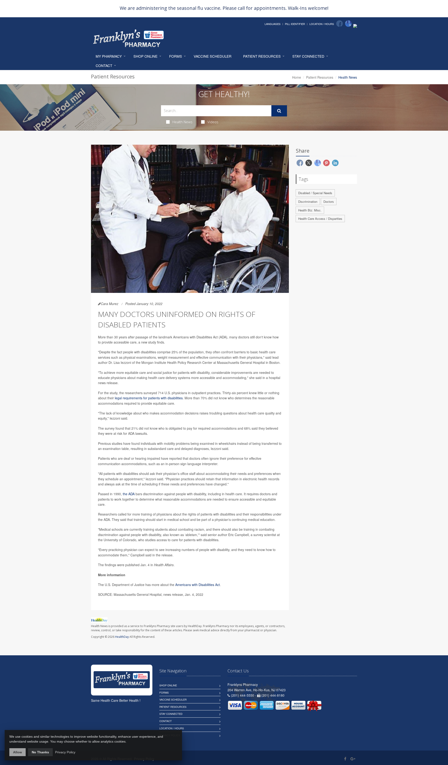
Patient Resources (262, 56)
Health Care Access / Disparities (320, 218)
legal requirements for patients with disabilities (149, 398)
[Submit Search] (279, 110)
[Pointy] (355, 25)
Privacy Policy (65, 752)
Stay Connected (308, 56)
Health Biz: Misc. (310, 210)
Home (296, 77)
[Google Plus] (352, 758)
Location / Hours (321, 24)
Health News (182, 121)
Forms (175, 56)
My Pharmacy (109, 56)
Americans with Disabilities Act (197, 584)
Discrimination (307, 201)
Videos (212, 121)
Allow (17, 752)
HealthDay (122, 637)
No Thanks (40, 752)
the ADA (129, 493)
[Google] (348, 23)
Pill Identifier (295, 24)
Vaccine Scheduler (212, 56)
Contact (104, 65)
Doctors (328, 201)
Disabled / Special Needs (315, 193)
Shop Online (145, 56)
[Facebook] (339, 23)
